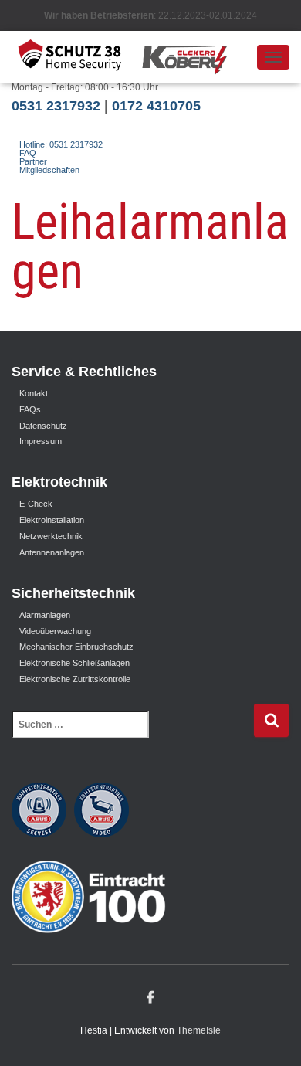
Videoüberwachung (55, 631)
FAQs (30, 409)
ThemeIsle (199, 1030)
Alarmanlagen (44, 615)
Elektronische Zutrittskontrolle (74, 679)
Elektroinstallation (51, 520)
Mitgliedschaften (49, 170)
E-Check (35, 503)
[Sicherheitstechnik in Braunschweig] (134, 56)
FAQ (27, 153)
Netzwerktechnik (51, 536)
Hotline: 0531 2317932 (61, 144)
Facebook (150, 998)
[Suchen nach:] (132, 735)
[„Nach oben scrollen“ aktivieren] (270, 1035)
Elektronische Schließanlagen (74, 662)
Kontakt (33, 393)
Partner (33, 161)
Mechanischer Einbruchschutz (76, 646)
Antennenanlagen (51, 552)
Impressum (40, 441)
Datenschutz (43, 425)
